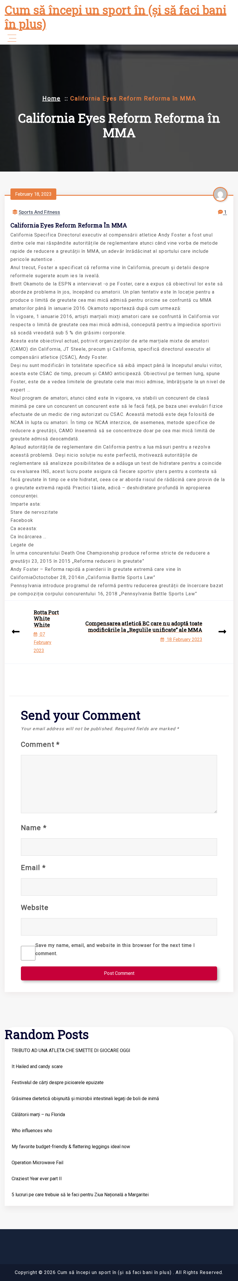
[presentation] (15, 632)
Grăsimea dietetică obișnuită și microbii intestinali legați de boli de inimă (85, 1098)
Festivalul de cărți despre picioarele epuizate (58, 1082)
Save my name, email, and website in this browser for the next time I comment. (115, 949)
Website (34, 908)
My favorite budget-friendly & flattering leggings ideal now (71, 1146)
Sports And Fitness (39, 212)
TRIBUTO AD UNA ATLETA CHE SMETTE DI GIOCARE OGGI (71, 1050)
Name (33, 828)
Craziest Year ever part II (37, 1178)
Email (33, 868)
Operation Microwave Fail (37, 1162)
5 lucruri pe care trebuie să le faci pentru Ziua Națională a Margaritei (80, 1194)
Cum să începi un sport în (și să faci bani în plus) (115, 16)
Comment (40, 744)
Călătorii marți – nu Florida (38, 1114)
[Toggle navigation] (12, 38)
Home (51, 98)
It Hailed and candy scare (37, 1066)
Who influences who (32, 1130)
